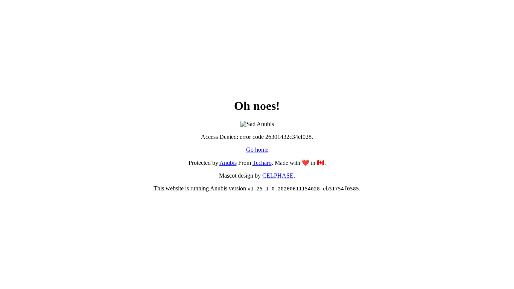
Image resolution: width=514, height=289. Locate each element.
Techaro (262, 163)
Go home (257, 149)
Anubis (228, 163)
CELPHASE (277, 175)
